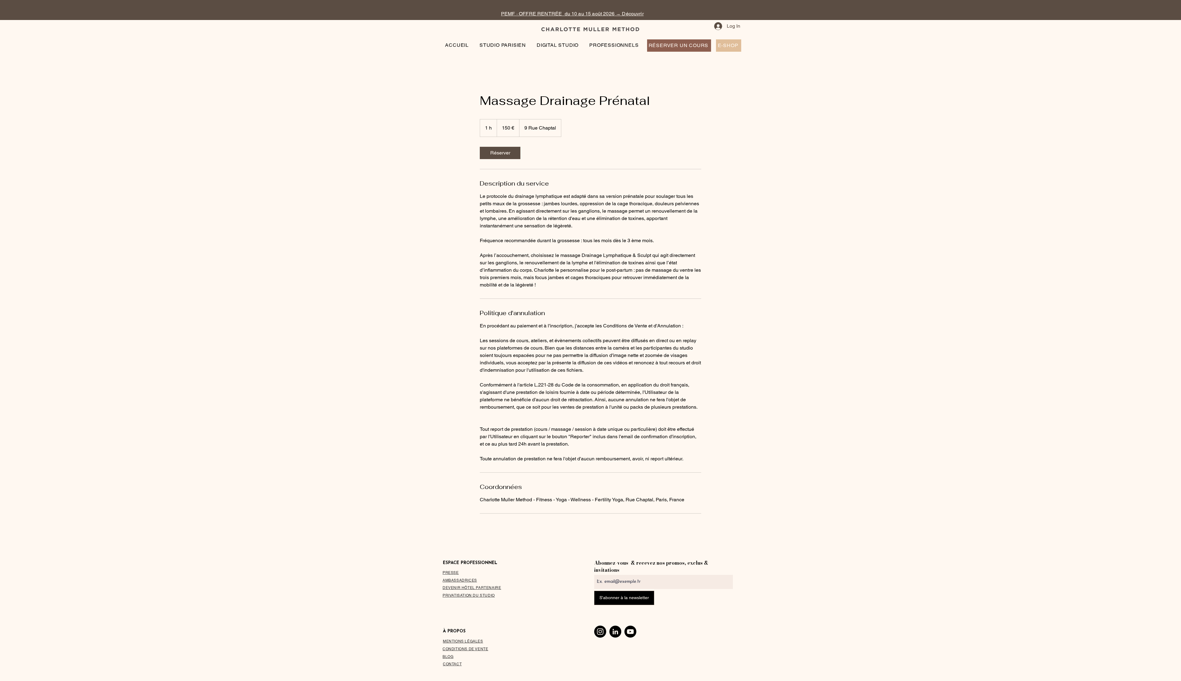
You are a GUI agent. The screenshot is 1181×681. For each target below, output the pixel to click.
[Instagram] (600, 632)
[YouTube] (630, 632)
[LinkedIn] (615, 632)
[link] (500, 153)
